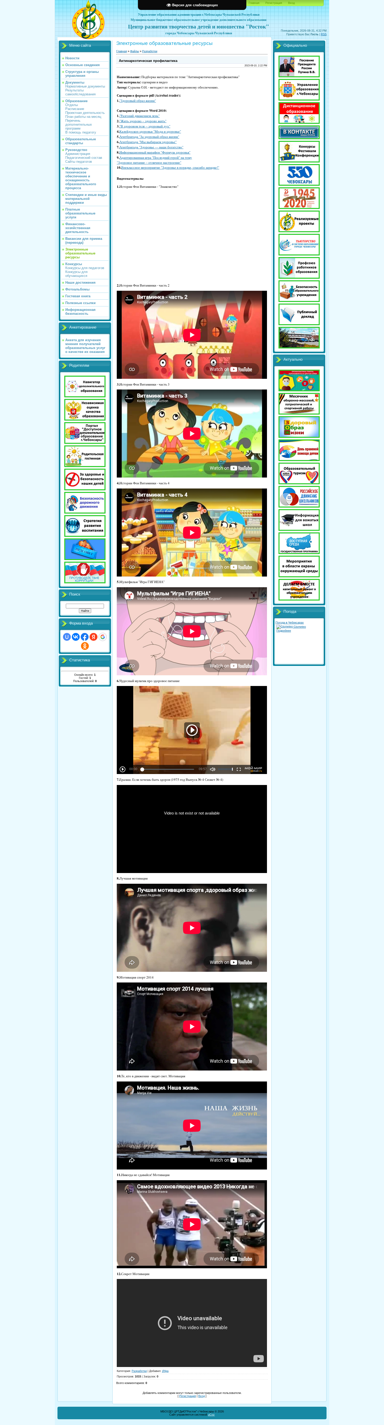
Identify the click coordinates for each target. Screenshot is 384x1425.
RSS (324, 34)
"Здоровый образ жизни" (137, 100)
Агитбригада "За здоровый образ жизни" (149, 136)
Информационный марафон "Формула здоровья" (154, 152)
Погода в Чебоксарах (290, 622)
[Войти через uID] (67, 637)
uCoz (211, 1414)
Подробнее (283, 630)
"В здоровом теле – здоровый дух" (144, 126)
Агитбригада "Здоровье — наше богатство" (151, 147)
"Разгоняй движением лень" (139, 115)
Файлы (134, 51)
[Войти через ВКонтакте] (76, 637)
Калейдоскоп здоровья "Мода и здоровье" (150, 131)
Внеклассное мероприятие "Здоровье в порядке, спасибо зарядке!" (170, 167)
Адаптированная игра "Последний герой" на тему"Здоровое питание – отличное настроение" (154, 160)
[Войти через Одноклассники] (85, 646)
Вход (291, 2)
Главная (254, 2)
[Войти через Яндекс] (93, 637)
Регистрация (273, 2)
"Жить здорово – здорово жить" (142, 121)
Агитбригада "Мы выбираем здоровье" (148, 141)
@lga (165, 1370)
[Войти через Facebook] (85, 637)
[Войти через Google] (102, 637)
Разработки (149, 51)
